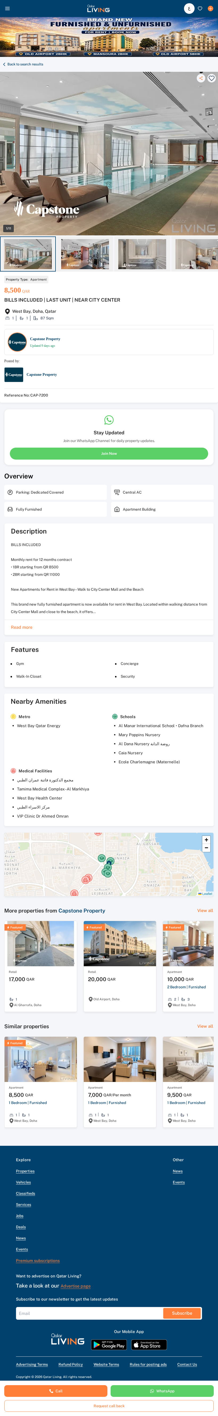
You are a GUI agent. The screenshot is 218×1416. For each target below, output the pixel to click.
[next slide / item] (215, 254)
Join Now (109, 453)
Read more (21, 627)
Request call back (109, 1406)
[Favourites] (200, 8)
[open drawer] (7, 8)
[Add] (210, 8)
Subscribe (182, 1313)
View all (205, 910)
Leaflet (207, 893)
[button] (98, 8)
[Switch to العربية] (189, 8)
